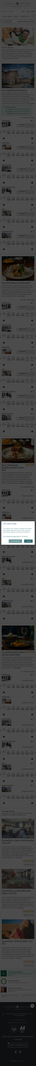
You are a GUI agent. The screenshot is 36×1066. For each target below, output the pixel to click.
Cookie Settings (15, 541)
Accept (28, 541)
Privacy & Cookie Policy (13, 536)
